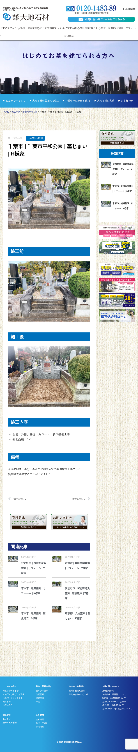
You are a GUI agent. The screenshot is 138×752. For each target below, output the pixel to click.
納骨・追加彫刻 (109, 28)
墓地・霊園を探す (29, 28)
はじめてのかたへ (10, 28)
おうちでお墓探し (49, 28)
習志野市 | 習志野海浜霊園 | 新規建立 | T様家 (77, 593)
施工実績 (85, 28)
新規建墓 (69, 36)
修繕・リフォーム (128, 28)
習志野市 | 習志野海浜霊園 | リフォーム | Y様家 (33, 568)
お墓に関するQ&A (69, 28)
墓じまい (95, 28)
